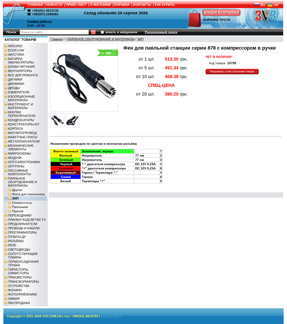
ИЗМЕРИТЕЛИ (18, 92)
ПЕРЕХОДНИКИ (19, 215)
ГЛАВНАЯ (35, 5)
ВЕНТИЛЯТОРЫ (20, 71)
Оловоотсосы (22, 202)
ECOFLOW (16, 50)
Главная (56, 39)
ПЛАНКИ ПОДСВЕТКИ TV (27, 219)
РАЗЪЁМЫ (16, 241)
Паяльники (20, 207)
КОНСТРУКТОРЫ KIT (23, 124)
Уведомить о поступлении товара (232, 71)
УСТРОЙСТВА (18, 286)
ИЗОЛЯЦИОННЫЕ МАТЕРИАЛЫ (21, 98)
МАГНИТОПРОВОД (22, 133)
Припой (17, 211)
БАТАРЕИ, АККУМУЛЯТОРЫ (21, 60)
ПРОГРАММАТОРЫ (22, 232)
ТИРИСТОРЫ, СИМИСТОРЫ (18, 271)
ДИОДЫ (14, 88)
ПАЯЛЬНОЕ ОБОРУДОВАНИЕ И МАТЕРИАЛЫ (22, 182)
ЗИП (15, 198)
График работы (39, 21)
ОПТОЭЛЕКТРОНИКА (24, 162)
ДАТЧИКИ (15, 79)
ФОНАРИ (15, 290)
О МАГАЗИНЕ (100, 5)
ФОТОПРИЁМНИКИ (22, 294)
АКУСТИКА (16, 54)
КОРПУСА (15, 128)
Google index (111, 316)
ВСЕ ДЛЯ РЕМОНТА (23, 75)
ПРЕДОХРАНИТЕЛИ (22, 224)
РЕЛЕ (12, 245)
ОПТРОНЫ (16, 166)
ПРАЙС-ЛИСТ (76, 5)
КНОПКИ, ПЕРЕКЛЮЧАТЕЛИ (21, 114)
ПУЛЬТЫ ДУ (17, 237)
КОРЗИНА (122, 5)
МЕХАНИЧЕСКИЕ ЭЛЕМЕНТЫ (21, 147)
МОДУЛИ (15, 158)
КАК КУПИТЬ (165, 5)
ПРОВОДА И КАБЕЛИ (23, 228)
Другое (17, 190)
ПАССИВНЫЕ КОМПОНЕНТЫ (19, 172)
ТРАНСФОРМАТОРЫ (23, 281)
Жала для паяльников (28, 194)
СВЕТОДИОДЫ (19, 249)
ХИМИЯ (14, 298)
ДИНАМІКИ (16, 83)
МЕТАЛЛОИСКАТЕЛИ (24, 141)
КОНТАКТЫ (142, 5)
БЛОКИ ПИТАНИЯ (21, 66)
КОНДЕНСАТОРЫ (21, 120)
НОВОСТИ (54, 5)
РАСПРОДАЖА (19, 303)
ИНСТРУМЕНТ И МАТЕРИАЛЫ (20, 106)
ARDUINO (15, 46)
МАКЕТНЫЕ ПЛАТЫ (22, 137)
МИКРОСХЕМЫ (19, 153)
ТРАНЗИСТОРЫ (19, 277)
